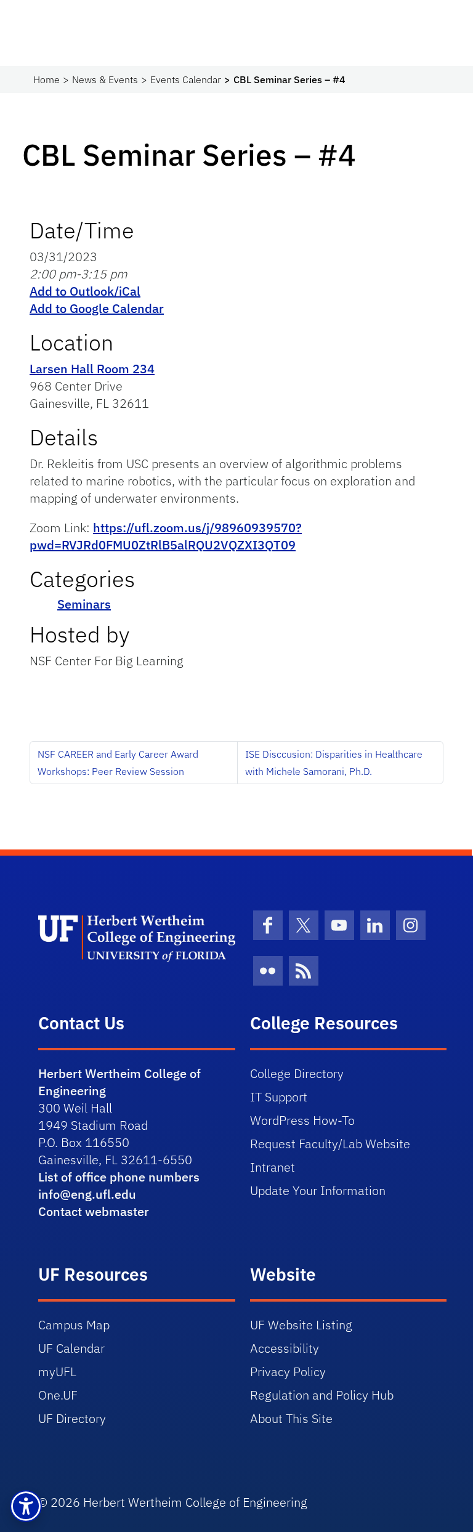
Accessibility (284, 1348)
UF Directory (72, 1418)
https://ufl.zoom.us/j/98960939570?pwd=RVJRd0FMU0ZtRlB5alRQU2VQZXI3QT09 (166, 536)
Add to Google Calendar (97, 308)
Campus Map (74, 1324)
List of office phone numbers (119, 1177)
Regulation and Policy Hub (322, 1395)
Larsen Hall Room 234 (92, 368)
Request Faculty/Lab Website (330, 1143)
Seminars (84, 604)
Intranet (272, 1167)
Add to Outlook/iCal (85, 291)
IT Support (278, 1096)
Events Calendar (185, 79)
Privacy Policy (288, 1371)
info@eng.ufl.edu (87, 1194)
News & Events (105, 79)
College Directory (297, 1073)
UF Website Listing (301, 1324)
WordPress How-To (302, 1120)
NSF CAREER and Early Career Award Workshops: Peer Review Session (118, 762)
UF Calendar (71, 1348)
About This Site (291, 1418)
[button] (26, 1506)
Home (46, 79)
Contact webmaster (93, 1211)
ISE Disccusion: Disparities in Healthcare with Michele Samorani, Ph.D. (333, 762)
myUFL (57, 1371)
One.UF (58, 1395)
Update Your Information (318, 1190)
